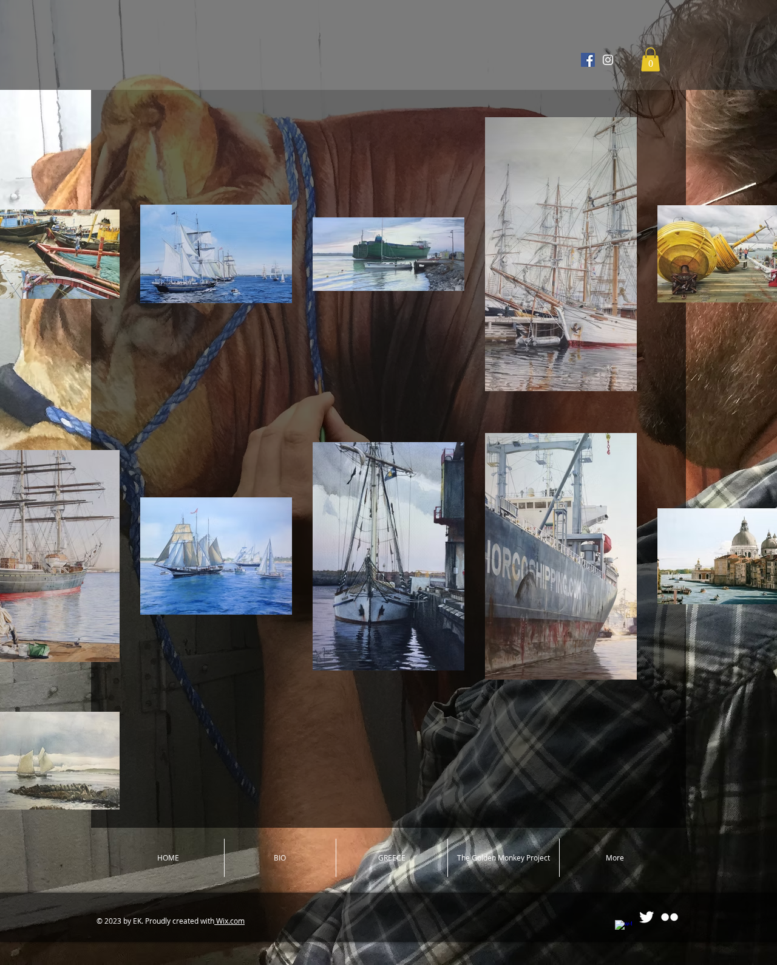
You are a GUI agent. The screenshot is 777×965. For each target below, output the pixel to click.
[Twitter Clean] (646, 917)
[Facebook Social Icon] (588, 60)
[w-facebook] (623, 928)
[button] (650, 59)
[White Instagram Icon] (608, 60)
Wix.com (229, 921)
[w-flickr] (669, 917)
